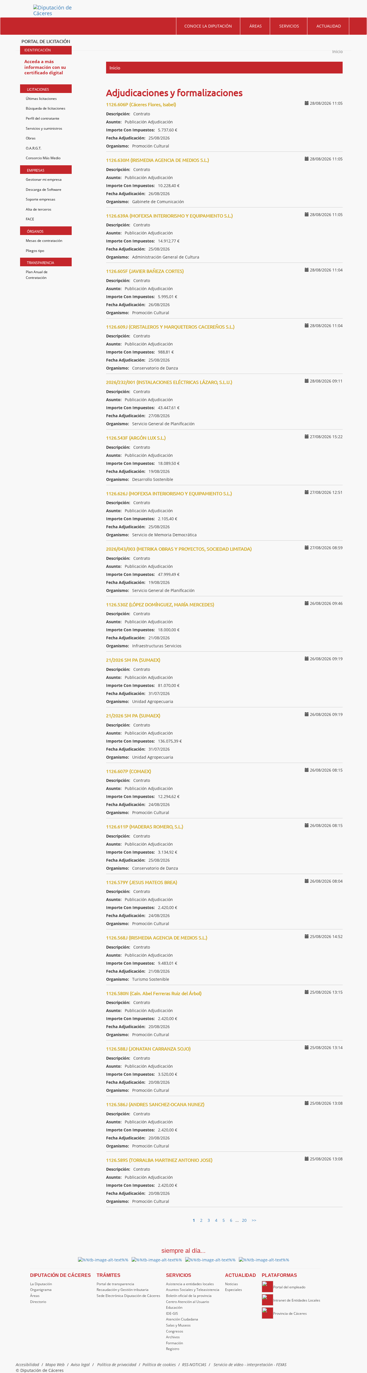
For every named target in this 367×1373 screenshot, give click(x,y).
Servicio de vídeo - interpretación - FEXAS (250, 1364)
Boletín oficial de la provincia (189, 1295)
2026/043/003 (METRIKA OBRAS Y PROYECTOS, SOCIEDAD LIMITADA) (179, 548)
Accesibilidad (27, 1364)
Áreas (255, 26)
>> (254, 1220)
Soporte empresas (40, 199)
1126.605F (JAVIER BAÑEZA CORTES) (145, 271)
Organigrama (41, 1289)
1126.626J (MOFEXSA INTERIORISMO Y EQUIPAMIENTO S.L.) (169, 493)
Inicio (337, 51)
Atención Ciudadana (182, 1319)
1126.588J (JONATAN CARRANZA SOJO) (148, 1048)
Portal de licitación (46, 41)
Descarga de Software (43, 189)
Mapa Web (55, 1364)
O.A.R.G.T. (33, 148)
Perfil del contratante (42, 118)
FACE (30, 219)
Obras (31, 138)
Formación (174, 1343)
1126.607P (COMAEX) (128, 771)
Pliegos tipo (35, 250)
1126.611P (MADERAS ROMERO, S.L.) (144, 826)
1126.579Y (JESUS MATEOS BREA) (141, 882)
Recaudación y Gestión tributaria (123, 1289)
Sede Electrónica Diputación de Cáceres (128, 1295)
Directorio (38, 1301)
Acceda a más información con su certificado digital (45, 67)
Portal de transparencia (115, 1283)
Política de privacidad (116, 1364)
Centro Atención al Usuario (187, 1301)
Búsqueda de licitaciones (45, 108)
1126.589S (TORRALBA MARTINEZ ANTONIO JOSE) (159, 1160)
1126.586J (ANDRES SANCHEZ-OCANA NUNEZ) (155, 1104)
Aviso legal (80, 1364)
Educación (174, 1307)
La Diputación (41, 1283)
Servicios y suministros (44, 128)
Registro (172, 1348)
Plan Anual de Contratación (37, 274)
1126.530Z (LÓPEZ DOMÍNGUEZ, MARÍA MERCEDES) (160, 604)
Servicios (289, 26)
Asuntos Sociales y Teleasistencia (192, 1289)
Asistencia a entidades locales (190, 1283)
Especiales (233, 1289)
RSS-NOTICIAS (194, 1364)
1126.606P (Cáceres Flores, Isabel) (141, 104)
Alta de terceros (38, 209)
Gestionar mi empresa (44, 179)
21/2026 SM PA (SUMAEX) (133, 660)
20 (244, 1220)
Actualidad (329, 26)
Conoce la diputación (208, 26)
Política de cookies (159, 1364)
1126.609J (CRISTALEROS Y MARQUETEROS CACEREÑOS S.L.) (170, 326)
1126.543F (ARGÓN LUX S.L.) (136, 437)
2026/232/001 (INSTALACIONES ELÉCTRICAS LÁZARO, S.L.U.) (169, 382)
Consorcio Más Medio (43, 158)
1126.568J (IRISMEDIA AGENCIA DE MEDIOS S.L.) (156, 937)
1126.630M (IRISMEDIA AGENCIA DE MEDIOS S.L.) (157, 160)
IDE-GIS (172, 1313)
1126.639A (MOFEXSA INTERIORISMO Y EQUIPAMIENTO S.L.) (169, 215)
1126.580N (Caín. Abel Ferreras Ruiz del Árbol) (154, 993)
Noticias (231, 1283)
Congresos (174, 1331)
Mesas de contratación (44, 240)
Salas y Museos (178, 1325)
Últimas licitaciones (41, 98)
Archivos (173, 1337)
